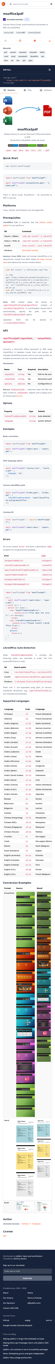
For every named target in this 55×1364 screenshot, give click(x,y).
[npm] (35, 40)
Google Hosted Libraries (14, 1325)
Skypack (28, 1325)
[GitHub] (20, 40)
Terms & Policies (35, 1298)
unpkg (27, 1320)
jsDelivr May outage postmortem (17, 1357)
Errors (19, 396)
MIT (5, 1236)
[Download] (49, 40)
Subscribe (27, 1278)
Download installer (30, 250)
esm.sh (49, 1320)
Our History (8, 1298)
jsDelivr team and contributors (29, 1256)
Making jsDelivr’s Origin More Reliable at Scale (23, 1339)
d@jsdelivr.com (34, 1303)
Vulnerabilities (34, 32)
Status (30, 1293)
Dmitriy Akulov (20, 1259)
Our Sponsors (9, 1303)
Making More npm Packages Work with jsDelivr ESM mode (25, 1344)
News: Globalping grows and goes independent (23, 1353)
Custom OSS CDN (10, 1308)
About (5, 1293)
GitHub (25, 1224)
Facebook (36, 1224)
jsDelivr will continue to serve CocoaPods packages (25, 1349)
